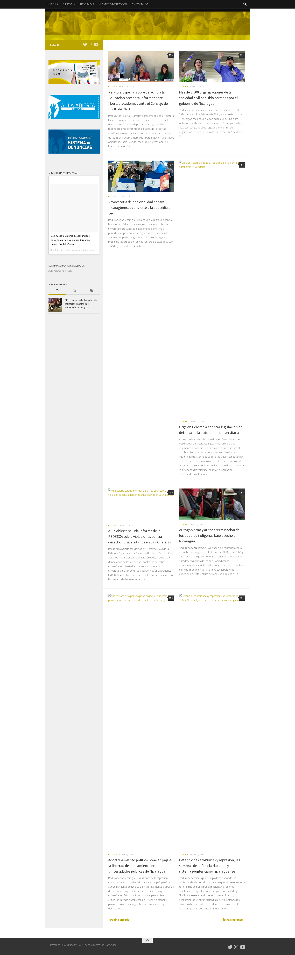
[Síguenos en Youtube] (96, 44)
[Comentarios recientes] (74, 291)
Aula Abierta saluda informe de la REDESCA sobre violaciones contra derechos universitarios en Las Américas (139, 536)
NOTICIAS (52, 4)
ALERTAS (67, 4)
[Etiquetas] (91, 291)
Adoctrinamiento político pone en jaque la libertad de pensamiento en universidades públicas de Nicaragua (139, 866)
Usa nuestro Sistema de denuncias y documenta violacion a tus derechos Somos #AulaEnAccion (70, 239)
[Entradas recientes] (57, 291)
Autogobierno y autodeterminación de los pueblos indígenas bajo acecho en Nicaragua (209, 535)
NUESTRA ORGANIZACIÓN (113, 4)
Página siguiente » (233, 920)
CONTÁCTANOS (139, 4)
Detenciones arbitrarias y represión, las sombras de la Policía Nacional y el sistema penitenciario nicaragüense (209, 866)
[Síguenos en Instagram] (90, 44)
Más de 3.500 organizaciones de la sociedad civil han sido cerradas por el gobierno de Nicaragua (208, 98)
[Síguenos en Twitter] (85, 44)
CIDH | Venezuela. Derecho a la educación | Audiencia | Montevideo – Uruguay (81, 304)
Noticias (113, 86)
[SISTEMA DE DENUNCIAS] (74, 152)
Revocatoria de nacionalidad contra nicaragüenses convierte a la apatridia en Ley (140, 207)
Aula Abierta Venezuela (60, 270)
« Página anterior (119, 920)
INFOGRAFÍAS (87, 4)
